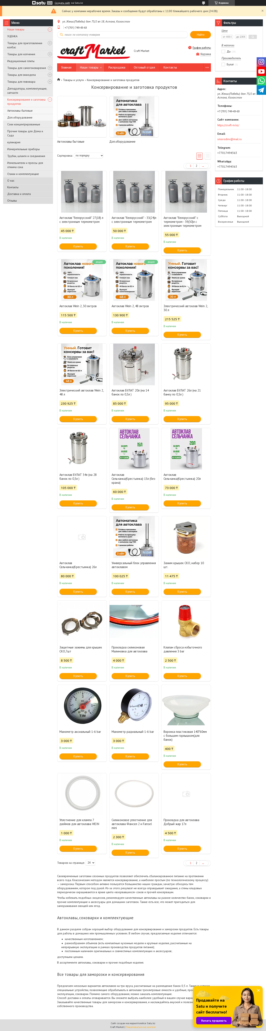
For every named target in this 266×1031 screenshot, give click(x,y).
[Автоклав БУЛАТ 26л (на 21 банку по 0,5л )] (186, 364)
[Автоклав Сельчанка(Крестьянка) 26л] (81, 537)
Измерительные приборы (23, 149)
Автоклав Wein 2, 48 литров (130, 306)
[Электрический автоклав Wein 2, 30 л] (186, 280)
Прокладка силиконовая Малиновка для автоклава (129, 649)
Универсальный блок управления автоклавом (134, 565)
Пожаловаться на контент (141, 1027)
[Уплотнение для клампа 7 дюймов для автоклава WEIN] (81, 794)
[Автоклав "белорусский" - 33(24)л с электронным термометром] (134, 192)
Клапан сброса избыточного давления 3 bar (183, 649)
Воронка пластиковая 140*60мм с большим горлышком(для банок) (185, 736)
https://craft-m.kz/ (228, 125)
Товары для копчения (21, 54)
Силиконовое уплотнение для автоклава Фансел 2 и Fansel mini (132, 824)
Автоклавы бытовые (20, 110)
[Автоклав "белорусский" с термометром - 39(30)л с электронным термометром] (186, 192)
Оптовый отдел (144, 67)
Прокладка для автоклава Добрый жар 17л (181, 822)
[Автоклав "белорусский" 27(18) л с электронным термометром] (81, 192)
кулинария (13, 142)
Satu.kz (151, 1023)
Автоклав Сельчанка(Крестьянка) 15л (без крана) (133, 479)
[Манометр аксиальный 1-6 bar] (81, 706)
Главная (66, 67)
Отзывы (12, 200)
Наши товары (15, 29)
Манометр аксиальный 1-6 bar (80, 732)
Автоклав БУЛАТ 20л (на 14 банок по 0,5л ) (130, 392)
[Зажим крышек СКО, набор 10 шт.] (186, 537)
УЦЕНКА (12, 36)
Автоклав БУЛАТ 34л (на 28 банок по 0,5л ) (78, 477)
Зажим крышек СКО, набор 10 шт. (184, 565)
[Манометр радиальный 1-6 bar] (134, 706)
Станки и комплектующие (23, 174)
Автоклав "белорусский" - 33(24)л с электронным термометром (134, 220)
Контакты (12, 187)
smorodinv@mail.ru (229, 139)
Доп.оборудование (19, 117)
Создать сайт (62, 2)
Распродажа (116, 67)
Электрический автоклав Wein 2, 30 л (186, 308)
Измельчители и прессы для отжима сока (25, 165)
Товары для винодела (21, 75)
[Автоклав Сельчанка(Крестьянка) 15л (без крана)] (134, 449)
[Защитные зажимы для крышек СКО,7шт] (81, 621)
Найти (200, 34)
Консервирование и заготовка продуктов (26, 102)
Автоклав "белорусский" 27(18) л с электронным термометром (81, 220)
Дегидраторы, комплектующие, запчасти (27, 91)
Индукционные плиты (20, 61)
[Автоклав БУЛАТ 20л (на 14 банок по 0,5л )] (134, 364)
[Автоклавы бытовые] (82, 117)
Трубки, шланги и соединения (26, 156)
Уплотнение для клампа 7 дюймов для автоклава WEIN (79, 822)
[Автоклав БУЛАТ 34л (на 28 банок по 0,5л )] (81, 449)
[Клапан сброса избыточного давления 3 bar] (186, 621)
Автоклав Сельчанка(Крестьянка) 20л (182, 477)
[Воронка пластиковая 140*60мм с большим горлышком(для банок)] (186, 706)
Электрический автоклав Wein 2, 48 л (81, 392)
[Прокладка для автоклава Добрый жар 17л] (186, 794)
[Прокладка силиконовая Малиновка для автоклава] (134, 621)
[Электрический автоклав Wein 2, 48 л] (81, 364)
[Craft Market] (93, 51)
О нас (10, 180)
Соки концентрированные (23, 124)
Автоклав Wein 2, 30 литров (78, 306)
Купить (78, 246)
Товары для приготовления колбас (24, 45)
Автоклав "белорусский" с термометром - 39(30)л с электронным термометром (182, 222)
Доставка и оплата (19, 194)
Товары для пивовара (21, 82)
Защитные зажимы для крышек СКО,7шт (80, 649)
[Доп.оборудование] (134, 117)
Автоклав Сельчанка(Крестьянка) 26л (78, 565)
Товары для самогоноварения (26, 68)
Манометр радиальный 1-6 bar (133, 732)
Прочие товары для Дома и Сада (25, 133)
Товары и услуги (73, 80)
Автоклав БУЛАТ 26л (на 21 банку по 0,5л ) (182, 392)
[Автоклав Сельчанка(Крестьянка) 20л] (186, 449)
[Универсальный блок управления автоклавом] (134, 537)
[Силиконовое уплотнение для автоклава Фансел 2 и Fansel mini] (134, 794)
